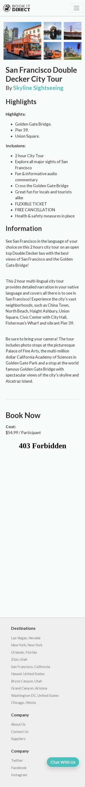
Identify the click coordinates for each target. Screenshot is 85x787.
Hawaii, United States (28, 674)
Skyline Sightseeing (38, 87)
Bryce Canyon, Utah (26, 681)
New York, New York (26, 645)
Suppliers (18, 738)
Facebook (18, 768)
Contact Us (20, 731)
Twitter (17, 760)
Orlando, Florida (24, 652)
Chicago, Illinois (23, 702)
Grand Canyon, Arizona (29, 688)
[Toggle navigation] (76, 8)
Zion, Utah (19, 659)
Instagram (19, 775)
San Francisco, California (30, 666)
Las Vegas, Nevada (25, 638)
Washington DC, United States (35, 695)
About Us (18, 724)
